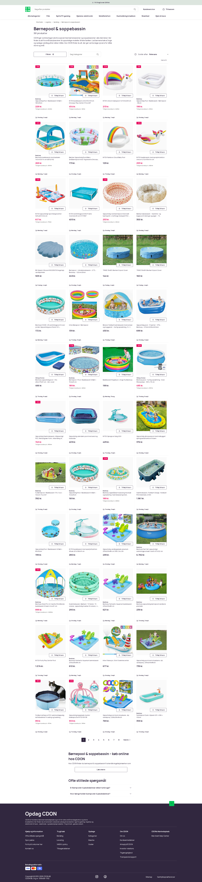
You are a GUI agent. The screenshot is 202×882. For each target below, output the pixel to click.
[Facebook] (105, 877)
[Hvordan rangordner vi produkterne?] (135, 54)
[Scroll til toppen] (171, 803)
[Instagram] (96, 877)
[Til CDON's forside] (27, 9)
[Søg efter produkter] (134, 9)
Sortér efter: (143, 54)
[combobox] (85, 9)
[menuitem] (34, 16)
